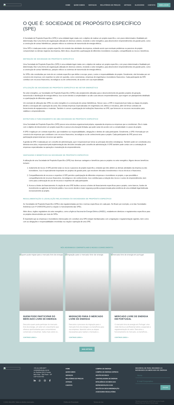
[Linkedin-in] (35, 380)
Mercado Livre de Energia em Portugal (131, 317)
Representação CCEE (104, 385)
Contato (151, 5)
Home (68, 5)
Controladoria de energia (107, 378)
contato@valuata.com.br (41, 370)
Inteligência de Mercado (106, 382)
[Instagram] (45, 380)
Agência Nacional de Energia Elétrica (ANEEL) (88, 211)
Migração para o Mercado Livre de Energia (86, 317)
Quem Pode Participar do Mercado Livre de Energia (40, 317)
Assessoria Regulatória (106, 392)
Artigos (127, 5)
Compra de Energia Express (107, 372)
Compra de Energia (103, 369)
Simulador (164, 5)
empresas (37, 77)
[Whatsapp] (40, 380)
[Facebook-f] (50, 380)
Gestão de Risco (102, 375)
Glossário (139, 5)
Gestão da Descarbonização (107, 388)
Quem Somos (79, 5)
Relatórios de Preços (110, 5)
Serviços (92, 5)
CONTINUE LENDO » (30, 337)
